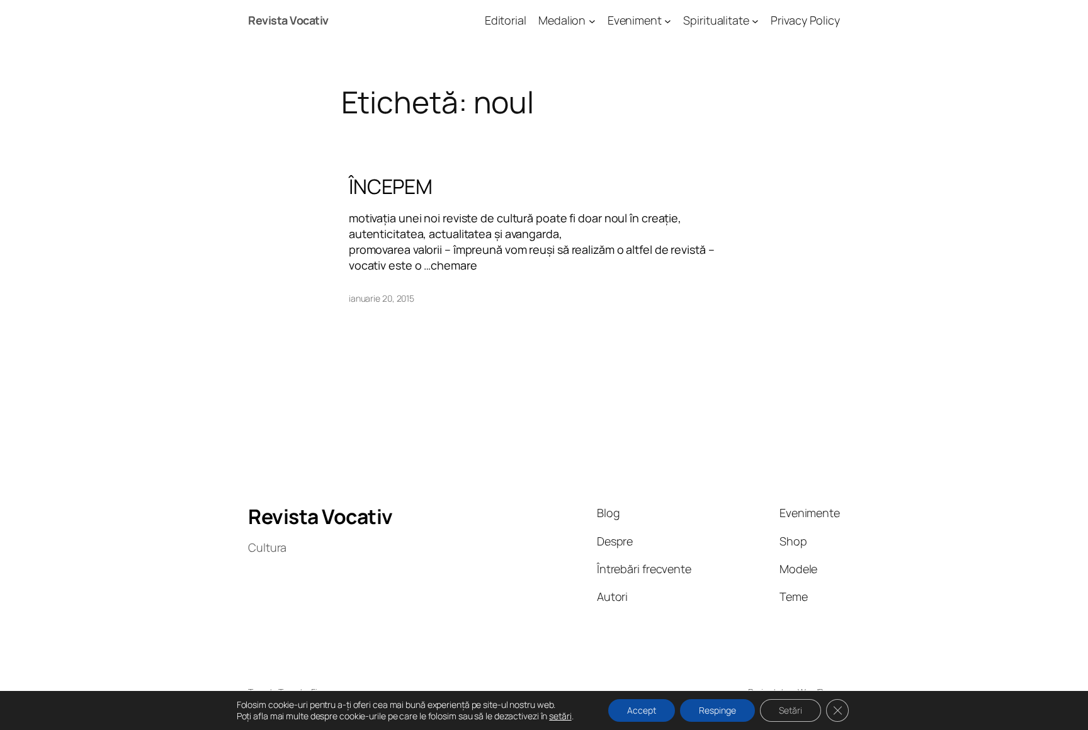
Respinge (717, 710)
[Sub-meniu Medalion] (592, 20)
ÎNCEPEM (391, 186)
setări (560, 716)
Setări (790, 710)
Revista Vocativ (288, 20)
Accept (641, 710)
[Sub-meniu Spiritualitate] (755, 20)
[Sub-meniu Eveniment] (667, 20)
